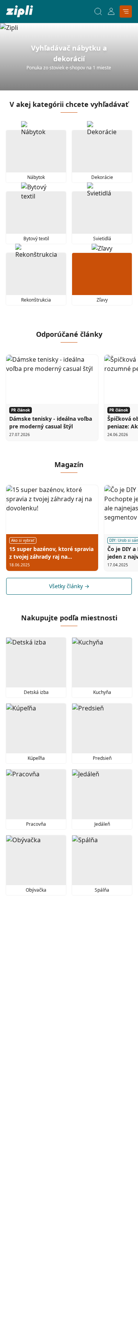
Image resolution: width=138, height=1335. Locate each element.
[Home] (19, 11)
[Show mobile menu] (126, 11)
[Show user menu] (111, 11)
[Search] (98, 11)
